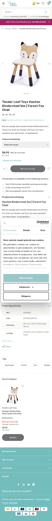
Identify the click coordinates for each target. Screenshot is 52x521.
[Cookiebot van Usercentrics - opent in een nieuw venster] (37, 222)
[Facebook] (18, 485)
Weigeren (26, 296)
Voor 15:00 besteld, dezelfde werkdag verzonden (26, 184)
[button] (24, 93)
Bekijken (13, 437)
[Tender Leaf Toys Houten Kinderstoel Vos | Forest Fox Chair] (13, 395)
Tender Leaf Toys (14, 120)
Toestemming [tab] (9, 230)
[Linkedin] (33, 485)
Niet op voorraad (28, 169)
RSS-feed (13, 503)
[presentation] (3, 63)
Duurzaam (9, 365)
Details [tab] (26, 230)
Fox (35, 365)
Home (14, 29)
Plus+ (5, 503)
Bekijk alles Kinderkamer (33, 120)
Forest (24, 365)
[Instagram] (23, 485)
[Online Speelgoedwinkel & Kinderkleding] (14, 3)
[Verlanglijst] (43, 3)
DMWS (47, 499)
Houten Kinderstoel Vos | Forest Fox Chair (12, 412)
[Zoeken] (46, 11)
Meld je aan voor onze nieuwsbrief (16, 491)
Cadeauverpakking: (11, 139)
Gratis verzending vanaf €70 (18, 188)
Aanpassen (24, 287)
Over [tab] (42, 230)
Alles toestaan (26, 278)
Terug (8, 29)
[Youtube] (28, 485)
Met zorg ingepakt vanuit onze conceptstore (25, 191)
